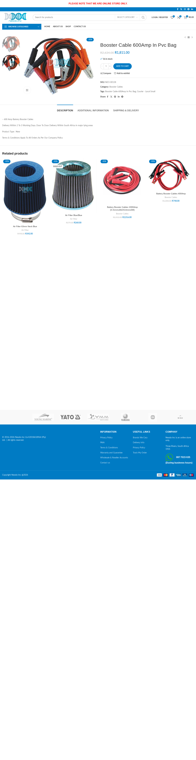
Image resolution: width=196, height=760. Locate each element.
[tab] (65, 109)
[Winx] (180, 417)
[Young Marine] (43, 417)
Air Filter (25, 230)
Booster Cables (116, 87)
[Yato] (70, 417)
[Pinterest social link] (188, 9)
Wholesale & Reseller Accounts (114, 458)
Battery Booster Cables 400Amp (171, 193)
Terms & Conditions (109, 448)
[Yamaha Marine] (125, 417)
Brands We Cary (140, 438)
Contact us (105, 463)
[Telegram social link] (122, 97)
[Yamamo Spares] (98, 417)
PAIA (102, 443)
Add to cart (122, 66)
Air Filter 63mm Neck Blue (25, 226)
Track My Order (140, 453)
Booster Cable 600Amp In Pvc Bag (120, 92)
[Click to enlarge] (27, 90)
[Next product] (192, 37)
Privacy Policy (106, 438)
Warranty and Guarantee (111, 453)
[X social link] (181, 9)
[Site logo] (16, 17)
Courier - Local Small (146, 92)
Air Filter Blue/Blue (73, 215)
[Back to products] (188, 37)
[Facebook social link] (177, 9)
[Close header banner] (192, 3)
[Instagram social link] (185, 9)
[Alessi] (16, 417)
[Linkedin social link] (192, 9)
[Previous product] (185, 37)
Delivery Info (138, 443)
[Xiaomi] (153, 417)
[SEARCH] (143, 17)
